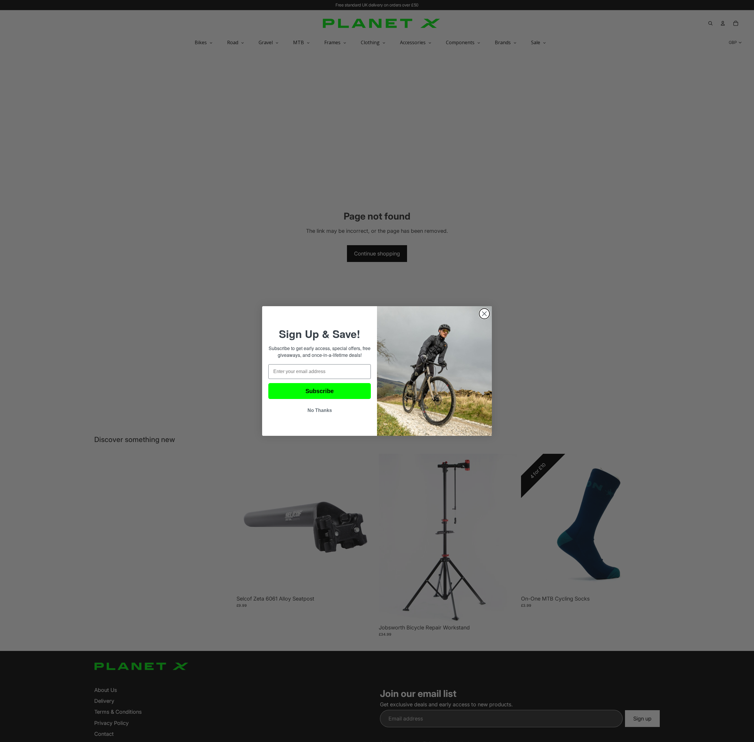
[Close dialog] (484, 314)
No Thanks (319, 410)
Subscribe (319, 391)
